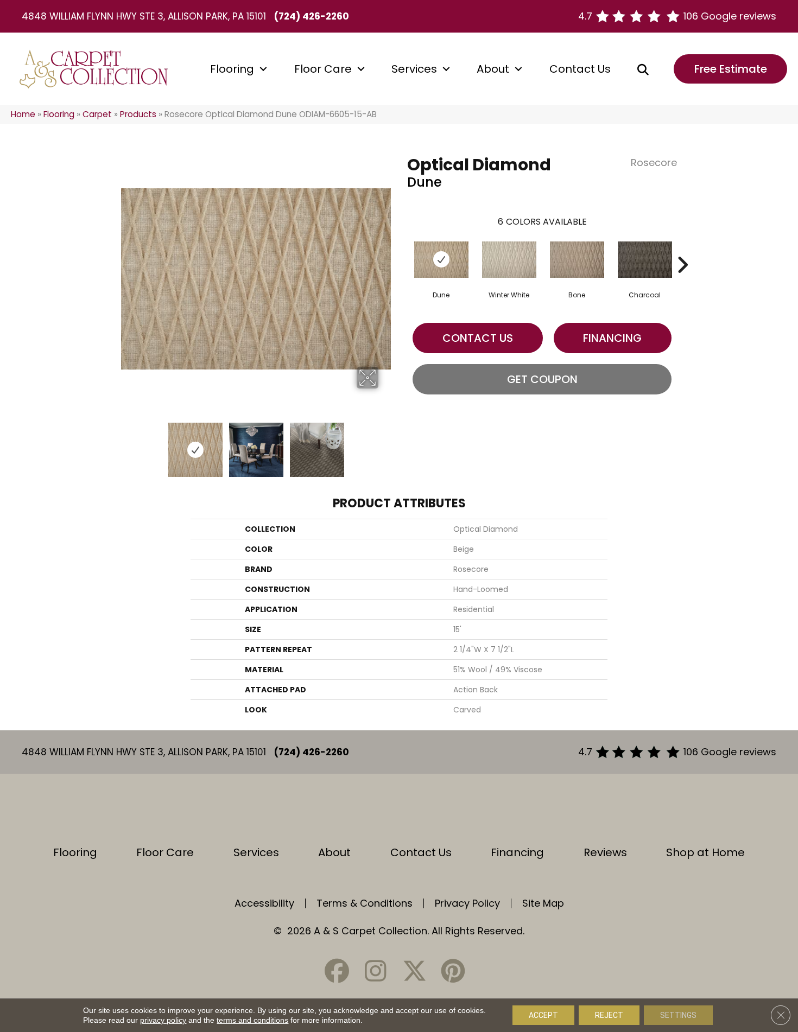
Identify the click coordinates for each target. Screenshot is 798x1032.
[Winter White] (509, 260)
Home (23, 114)
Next (385, 444)
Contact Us (580, 69)
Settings (678, 1015)
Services (414, 69)
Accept (543, 1015)
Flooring (232, 69)
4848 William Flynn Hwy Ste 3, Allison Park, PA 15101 (144, 16)
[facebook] (337, 971)
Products (138, 114)
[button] (263, 69)
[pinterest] (453, 971)
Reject (609, 1015)
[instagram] (375, 971)
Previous (126, 444)
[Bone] (577, 260)
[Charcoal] (645, 260)
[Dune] (441, 260)
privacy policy (163, 1020)
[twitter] (414, 971)
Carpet (97, 114)
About (493, 69)
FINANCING (612, 338)
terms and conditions (252, 1020)
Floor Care (323, 69)
